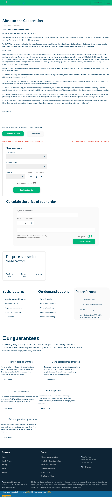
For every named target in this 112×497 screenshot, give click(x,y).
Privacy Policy (46, 472)
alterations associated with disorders (91, 142)
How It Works (7, 461)
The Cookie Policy (47, 476)
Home (4, 457)
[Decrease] (19, 223)
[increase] (41, 176)
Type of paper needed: (25, 211)
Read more (8, 380)
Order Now (97, 3)
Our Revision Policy (48, 468)
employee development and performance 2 (22, 142)
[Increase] (32, 223)
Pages (30, 172)
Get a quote (35, 134)
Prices (4, 468)
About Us (5, 472)
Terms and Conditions (49, 465)
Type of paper (11, 152)
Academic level (11, 162)
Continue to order (13, 134)
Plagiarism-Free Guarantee (51, 461)
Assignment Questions (11, 26)
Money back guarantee (49, 457)
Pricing (4, 465)
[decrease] (31, 176)
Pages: (19, 218)
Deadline (9, 172)
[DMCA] (86, 467)
